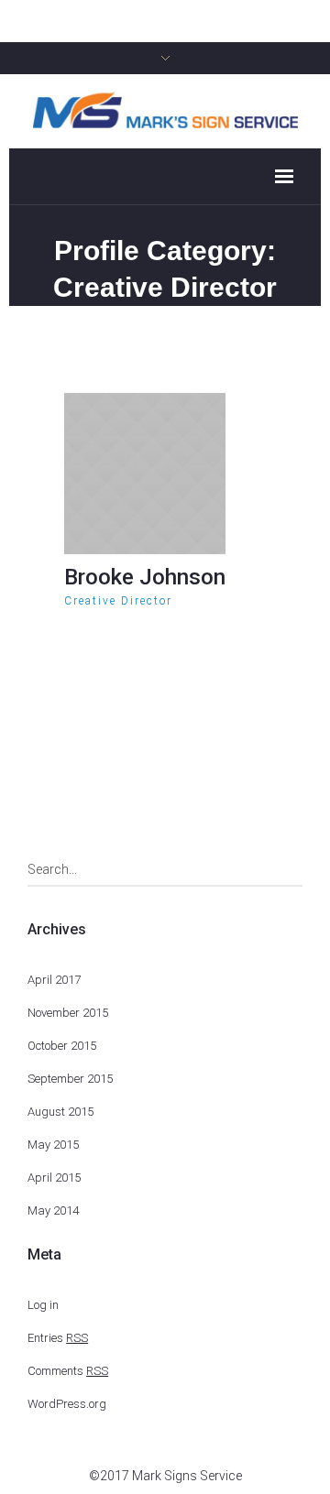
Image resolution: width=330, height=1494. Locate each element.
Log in (43, 1305)
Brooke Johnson (145, 577)
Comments (68, 1371)
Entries (58, 1338)
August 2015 (61, 1111)
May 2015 (53, 1144)
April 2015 (54, 1177)
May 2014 (53, 1210)
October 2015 (62, 1045)
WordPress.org (67, 1404)
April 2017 (54, 980)
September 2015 (70, 1078)
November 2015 (68, 1013)
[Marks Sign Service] (165, 110)
